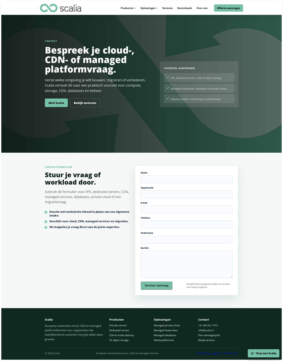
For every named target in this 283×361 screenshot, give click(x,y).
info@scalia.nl (206, 330)
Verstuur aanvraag (156, 285)
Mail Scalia (56, 103)
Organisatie (147, 187)
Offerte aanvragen (228, 8)
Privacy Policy (203, 353)
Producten (127, 8)
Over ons (202, 8)
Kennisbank (184, 8)
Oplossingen (147, 8)
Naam (144, 172)
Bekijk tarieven (85, 103)
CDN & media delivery (121, 335)
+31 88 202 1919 (208, 325)
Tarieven (167, 8)
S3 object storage (119, 340)
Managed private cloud (167, 325)
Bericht (145, 247)
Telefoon (145, 217)
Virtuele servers (118, 325)
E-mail (144, 202)
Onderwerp (147, 232)
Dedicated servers (119, 330)
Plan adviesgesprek (209, 335)
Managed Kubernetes (166, 330)
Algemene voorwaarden (225, 353)
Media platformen (164, 340)
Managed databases (165, 335)
